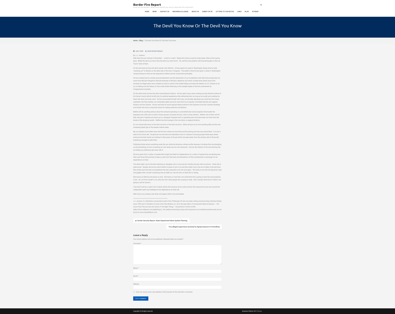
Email (135, 276)
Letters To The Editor (225, 11)
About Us (195, 11)
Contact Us (164, 11)
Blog (247, 11)
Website (136, 284)
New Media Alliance (180, 11)
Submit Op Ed (207, 11)
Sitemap (255, 11)
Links (239, 11)
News (155, 11)
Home (147, 11)
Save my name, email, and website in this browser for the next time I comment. (164, 292)
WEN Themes (257, 311)
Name (136, 268)
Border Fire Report (147, 4)
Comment (137, 243)
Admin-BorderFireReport (155, 51)
